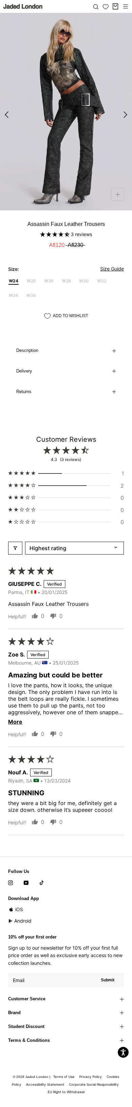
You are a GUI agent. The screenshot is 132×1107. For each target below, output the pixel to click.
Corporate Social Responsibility (94, 1084)
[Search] (96, 6)
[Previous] (6, 114)
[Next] (125, 114)
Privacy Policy (90, 1077)
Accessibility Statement (45, 1084)
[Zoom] (118, 194)
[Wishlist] (105, 6)
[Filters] (15, 548)
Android (22, 921)
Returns (23, 391)
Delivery (24, 371)
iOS (19, 909)
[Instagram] (10, 882)
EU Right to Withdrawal (66, 1092)
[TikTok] (41, 882)
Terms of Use (63, 1077)
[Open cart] (115, 6)
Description (27, 350)
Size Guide (112, 269)
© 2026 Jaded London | (32, 1077)
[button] (55, 234)
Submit (107, 980)
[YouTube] (26, 882)
